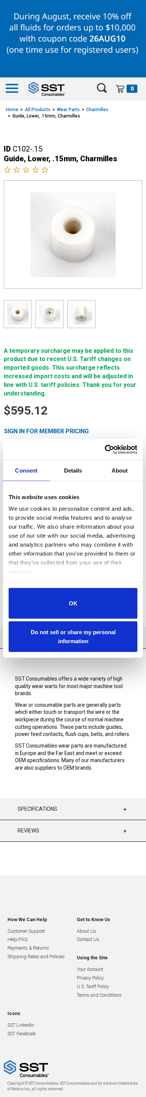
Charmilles (97, 109)
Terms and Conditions (99, 995)
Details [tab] (73, 470)
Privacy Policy (90, 978)
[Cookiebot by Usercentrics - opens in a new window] (105, 450)
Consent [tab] (26, 470)
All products (38, 109)
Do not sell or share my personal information (73, 636)
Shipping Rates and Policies (36, 956)
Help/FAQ (17, 939)
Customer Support (26, 931)
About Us (86, 931)
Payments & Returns (28, 948)
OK (73, 603)
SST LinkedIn (20, 1025)
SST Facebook (21, 1033)
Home (12, 109)
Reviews (28, 831)
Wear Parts (68, 109)
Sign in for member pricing (46, 431)
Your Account (90, 969)
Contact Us (88, 939)
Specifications (37, 809)
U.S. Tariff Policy (93, 986)
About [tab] (120, 470)
